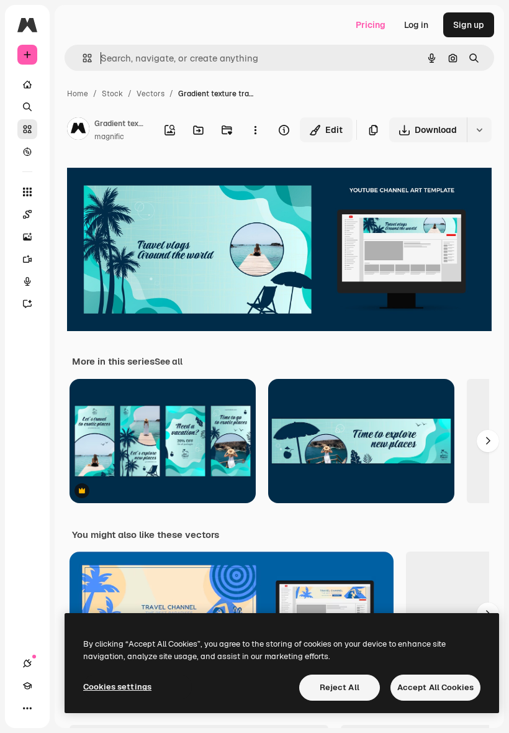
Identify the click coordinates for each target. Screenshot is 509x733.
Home (77, 94)
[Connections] (27, 663)
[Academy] (27, 686)
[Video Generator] (27, 259)
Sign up (468, 24)
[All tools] (27, 192)
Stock (112, 94)
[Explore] (27, 152)
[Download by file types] (479, 129)
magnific (109, 137)
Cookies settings (117, 686)
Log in (416, 24)
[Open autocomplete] (82, 58)
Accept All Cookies (435, 687)
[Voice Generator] (27, 281)
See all (168, 361)
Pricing (370, 24)
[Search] (27, 107)
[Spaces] (27, 214)
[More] (27, 708)
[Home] (27, 84)
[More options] (255, 129)
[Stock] (27, 129)
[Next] (488, 441)
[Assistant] (27, 304)
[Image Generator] (27, 237)
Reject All (339, 687)
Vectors (150, 94)
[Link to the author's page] (78, 130)
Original (146, 180)
